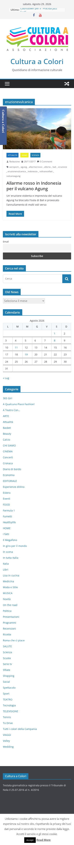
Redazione (14, 161)
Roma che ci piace (14, 640)
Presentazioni (11, 616)
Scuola (7, 658)
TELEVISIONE (10, 711)
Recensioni (9, 628)
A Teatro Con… (11, 410)
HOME (24, 155)
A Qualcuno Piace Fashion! (19, 404)
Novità (7, 599)
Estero (6, 492)
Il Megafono (10, 540)
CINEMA (8, 451)
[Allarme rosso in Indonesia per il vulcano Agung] (37, 128)
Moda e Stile (10, 587)
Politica (7, 611)
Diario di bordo (12, 469)
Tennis (7, 717)
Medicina (8, 581)
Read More (43, 840)
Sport (6, 693)
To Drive (8, 723)
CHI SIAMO (9, 445)
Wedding (8, 746)
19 (26, 354)
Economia (9, 475)
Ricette (7, 634)
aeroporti (14, 166)
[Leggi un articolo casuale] (67, 83)
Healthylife (9, 522)
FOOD (6, 504)
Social (6, 681)
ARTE (6, 416)
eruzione (62, 166)
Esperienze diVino (13, 487)
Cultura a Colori (37, 61)
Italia (6, 563)
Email (6, 241)
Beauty (7, 433)
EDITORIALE (10, 481)
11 (16, 347)
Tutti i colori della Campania (20, 729)
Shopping (8, 676)
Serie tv (7, 664)
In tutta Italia (10, 557)
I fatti (6, 534)
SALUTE (7, 646)
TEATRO (7, 699)
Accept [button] (30, 840)
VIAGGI (7, 735)
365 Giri (7, 398)
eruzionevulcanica (17, 171)
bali (54, 166)
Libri (5, 569)
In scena (8, 551)
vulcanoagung (13, 176)
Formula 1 (9, 510)
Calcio (6, 439)
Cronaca (8, 463)
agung (24, 166)
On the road (10, 605)
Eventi (6, 498)
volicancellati (46, 171)
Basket (7, 427)
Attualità (12, 155)
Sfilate (6, 670)
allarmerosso (35, 166)
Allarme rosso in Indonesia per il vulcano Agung (33, 185)
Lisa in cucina (11, 575)
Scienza (35, 155)
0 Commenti (46, 161)
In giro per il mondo (15, 546)
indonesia (33, 171)
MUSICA (7, 593)
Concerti (8, 457)
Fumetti (7, 516)
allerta (47, 166)
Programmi (9, 622)
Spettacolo (9, 687)
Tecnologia (9, 705)
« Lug (6, 378)
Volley (6, 740)
